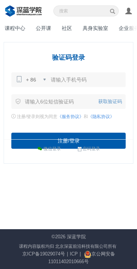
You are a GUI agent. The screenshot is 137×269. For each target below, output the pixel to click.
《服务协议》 (70, 116)
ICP (74, 254)
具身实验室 (95, 28)
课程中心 (15, 28)
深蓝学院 (76, 236)
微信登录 (51, 148)
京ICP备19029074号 (43, 254)
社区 (67, 28)
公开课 (43, 28)
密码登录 (91, 148)
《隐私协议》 (101, 116)
